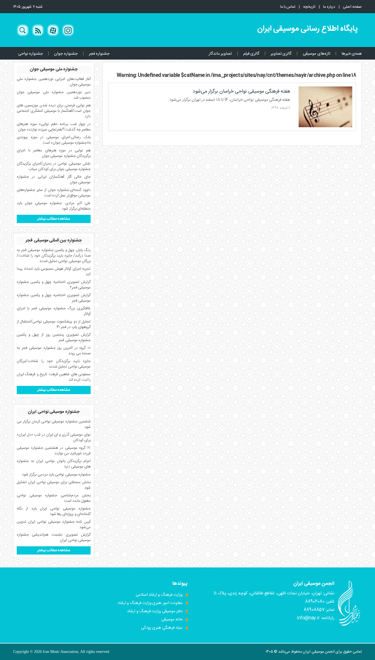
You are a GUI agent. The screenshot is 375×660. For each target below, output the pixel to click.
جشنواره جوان (65, 53)
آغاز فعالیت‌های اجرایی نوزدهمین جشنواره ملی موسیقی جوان (54, 82)
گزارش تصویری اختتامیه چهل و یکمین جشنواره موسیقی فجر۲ (54, 285)
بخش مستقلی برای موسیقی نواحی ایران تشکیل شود (54, 485)
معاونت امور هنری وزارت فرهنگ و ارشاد (150, 603)
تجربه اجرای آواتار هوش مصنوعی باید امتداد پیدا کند (54, 272)
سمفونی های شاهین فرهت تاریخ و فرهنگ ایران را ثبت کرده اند (54, 377)
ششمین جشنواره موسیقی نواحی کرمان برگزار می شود (54, 424)
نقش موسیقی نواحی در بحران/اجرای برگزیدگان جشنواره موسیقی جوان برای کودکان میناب (54, 166)
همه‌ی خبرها (352, 53)
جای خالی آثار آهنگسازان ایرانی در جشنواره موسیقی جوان (54, 180)
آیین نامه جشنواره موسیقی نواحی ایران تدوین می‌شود (54, 525)
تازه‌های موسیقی (316, 53)
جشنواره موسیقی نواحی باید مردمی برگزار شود (56, 474)
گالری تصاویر (281, 53)
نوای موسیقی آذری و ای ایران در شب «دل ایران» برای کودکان (54, 437)
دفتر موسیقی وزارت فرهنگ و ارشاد (155, 611)
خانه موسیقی (172, 619)
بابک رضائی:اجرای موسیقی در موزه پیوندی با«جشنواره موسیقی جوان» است (54, 140)
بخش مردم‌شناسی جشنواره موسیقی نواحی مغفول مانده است (54, 498)
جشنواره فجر (99, 53)
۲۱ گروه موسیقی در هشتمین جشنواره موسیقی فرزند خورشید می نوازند (54, 451)
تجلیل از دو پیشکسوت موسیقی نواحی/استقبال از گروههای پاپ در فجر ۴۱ (54, 324)
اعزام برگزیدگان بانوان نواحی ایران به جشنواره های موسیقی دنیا (54, 464)
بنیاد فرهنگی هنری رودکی (162, 627)
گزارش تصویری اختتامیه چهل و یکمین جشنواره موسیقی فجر (54, 298)
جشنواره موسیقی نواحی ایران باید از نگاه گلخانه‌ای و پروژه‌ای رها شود (54, 511)
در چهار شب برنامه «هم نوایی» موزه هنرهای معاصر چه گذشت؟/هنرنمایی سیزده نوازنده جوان (54, 127)
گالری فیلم (251, 53)
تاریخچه (309, 7)
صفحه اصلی (352, 7)
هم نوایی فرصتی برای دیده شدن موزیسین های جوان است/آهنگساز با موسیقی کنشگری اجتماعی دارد (54, 111)
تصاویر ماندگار (220, 53)
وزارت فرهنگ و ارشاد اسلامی (159, 594)
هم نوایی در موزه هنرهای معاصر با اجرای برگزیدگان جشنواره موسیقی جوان (54, 153)
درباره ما (329, 7)
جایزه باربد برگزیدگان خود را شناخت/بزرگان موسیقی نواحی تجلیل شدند (54, 364)
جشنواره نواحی (30, 53)
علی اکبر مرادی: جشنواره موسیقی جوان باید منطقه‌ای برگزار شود (54, 206)
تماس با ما (288, 7)
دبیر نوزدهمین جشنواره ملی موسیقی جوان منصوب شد (54, 95)
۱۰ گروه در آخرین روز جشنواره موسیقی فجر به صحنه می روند (54, 351)
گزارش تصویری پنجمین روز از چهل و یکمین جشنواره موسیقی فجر (54, 338)
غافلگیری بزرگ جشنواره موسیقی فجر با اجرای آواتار (54, 311)
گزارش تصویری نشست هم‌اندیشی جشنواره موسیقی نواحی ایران (54, 537)
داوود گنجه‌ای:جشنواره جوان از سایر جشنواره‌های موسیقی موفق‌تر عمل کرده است (54, 193)
